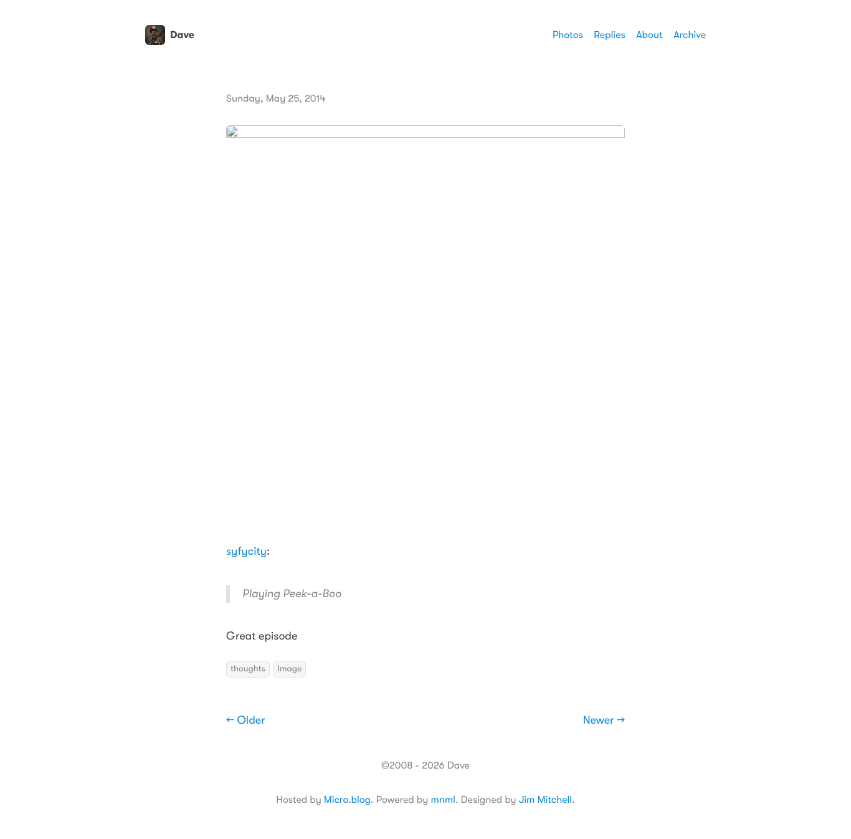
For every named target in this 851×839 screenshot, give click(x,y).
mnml (442, 799)
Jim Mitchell (545, 799)
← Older (245, 720)
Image (289, 669)
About (649, 35)
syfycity (246, 551)
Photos (568, 35)
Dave (182, 35)
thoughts (248, 669)
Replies (609, 35)
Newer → (604, 720)
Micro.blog (347, 799)
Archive (689, 35)
